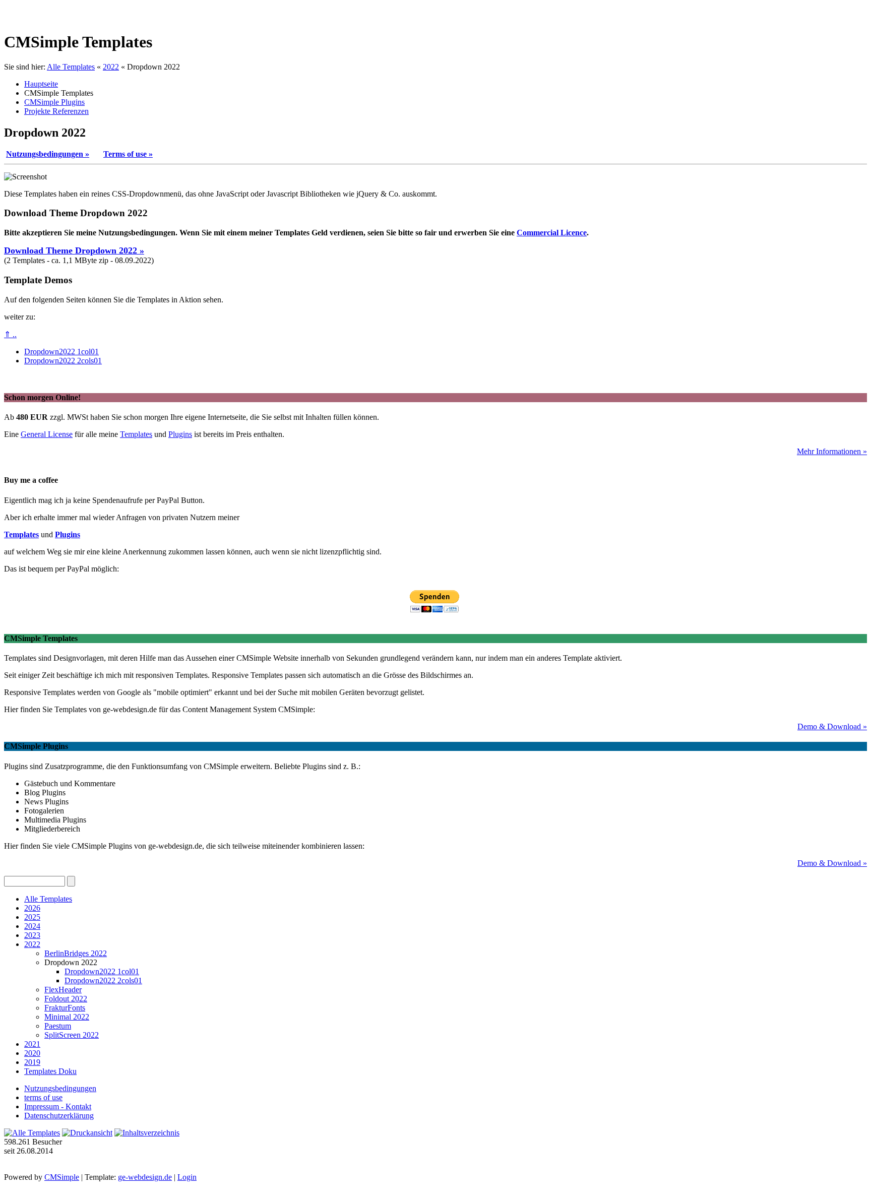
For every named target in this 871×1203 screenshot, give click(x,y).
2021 (32, 1044)
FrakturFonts (64, 1007)
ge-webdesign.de (145, 1177)
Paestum (57, 1026)
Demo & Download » (832, 726)
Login (187, 1177)
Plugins (180, 434)
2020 (32, 1053)
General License (47, 434)
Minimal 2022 (66, 1016)
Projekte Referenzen (56, 111)
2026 (32, 908)
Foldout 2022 (65, 998)
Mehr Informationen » (832, 451)
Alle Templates (71, 66)
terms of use (43, 1097)
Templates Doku (50, 1071)
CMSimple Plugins (54, 102)
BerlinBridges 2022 (75, 953)
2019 (32, 1062)
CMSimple (61, 1177)
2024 (32, 926)
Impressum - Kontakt (57, 1106)
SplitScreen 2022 (71, 1035)
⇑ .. (10, 334)
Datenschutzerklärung (59, 1115)
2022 (111, 66)
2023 (32, 935)
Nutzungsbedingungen (60, 1088)
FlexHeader (63, 989)
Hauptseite (41, 84)
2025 (32, 917)
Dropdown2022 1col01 (61, 351)
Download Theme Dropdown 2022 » (74, 250)
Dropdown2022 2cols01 (63, 360)
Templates (136, 434)
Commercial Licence (552, 232)
